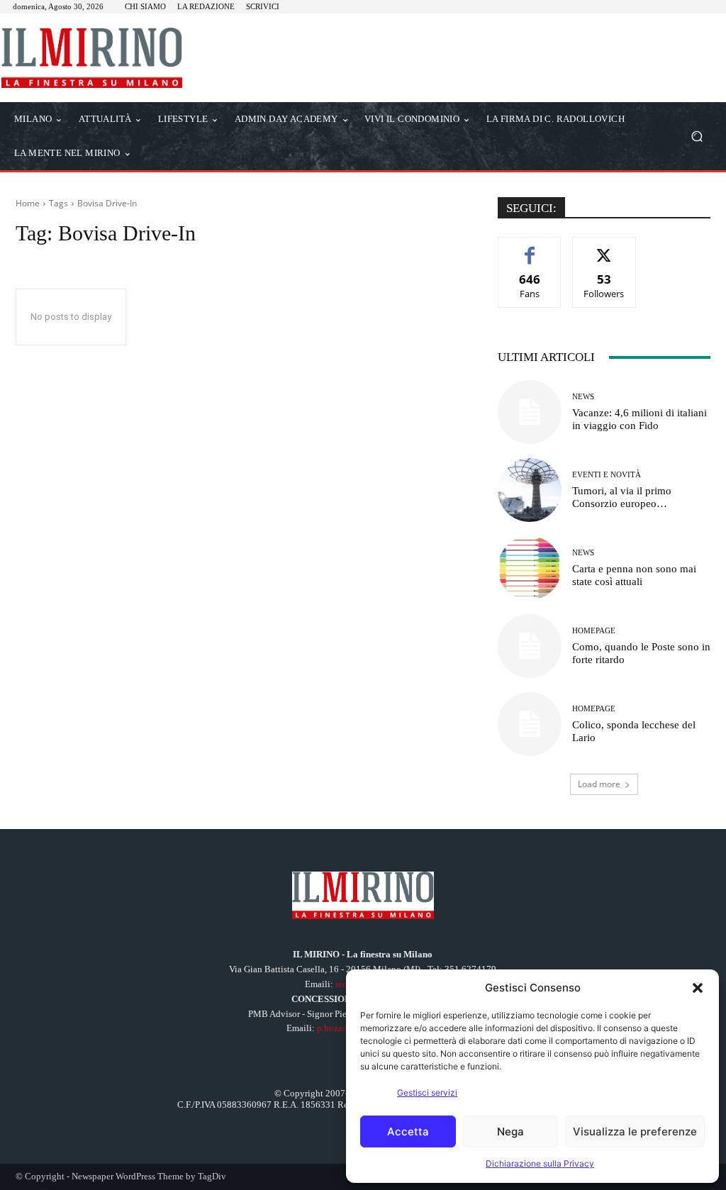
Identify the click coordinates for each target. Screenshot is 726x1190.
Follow (604, 248)
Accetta (408, 1131)
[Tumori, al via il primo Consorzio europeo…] (530, 490)
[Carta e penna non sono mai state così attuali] (530, 568)
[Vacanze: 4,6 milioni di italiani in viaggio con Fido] (530, 412)
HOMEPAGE (593, 631)
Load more (599, 784)
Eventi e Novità (606, 475)
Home (28, 203)
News (583, 397)
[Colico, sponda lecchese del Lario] (530, 724)
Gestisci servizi (427, 1092)
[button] (698, 988)
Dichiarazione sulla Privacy (540, 1163)
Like (530, 248)
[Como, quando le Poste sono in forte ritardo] (530, 646)
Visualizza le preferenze (635, 1131)
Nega (510, 1131)
